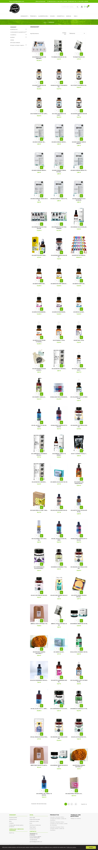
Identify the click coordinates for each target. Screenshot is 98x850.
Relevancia (77, 33)
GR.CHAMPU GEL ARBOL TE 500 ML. (44, 794)
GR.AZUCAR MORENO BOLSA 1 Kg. (59, 596)
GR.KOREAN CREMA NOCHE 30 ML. (59, 766)
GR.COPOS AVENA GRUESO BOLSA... (79, 596)
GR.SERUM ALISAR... (79, 312)
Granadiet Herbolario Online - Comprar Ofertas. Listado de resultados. (57, 828)
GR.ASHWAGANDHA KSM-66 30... (59, 256)
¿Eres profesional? (40, 1)
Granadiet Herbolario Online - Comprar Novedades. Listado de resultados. (58, 818)
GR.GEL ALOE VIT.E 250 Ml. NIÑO (39, 426)
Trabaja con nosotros (76, 818)
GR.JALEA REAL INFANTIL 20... (73, 793)
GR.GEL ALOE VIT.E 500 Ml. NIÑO (59, 539)
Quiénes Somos (13, 819)
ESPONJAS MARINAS (15, 42)
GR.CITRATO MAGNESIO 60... (79, 85)
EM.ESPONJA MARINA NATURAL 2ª (79, 766)
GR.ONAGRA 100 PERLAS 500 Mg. (79, 426)
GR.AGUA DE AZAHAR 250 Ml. (59, 510)
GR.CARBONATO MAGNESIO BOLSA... (39, 454)
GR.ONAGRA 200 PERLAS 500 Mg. (78, 567)
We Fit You (11, 832)
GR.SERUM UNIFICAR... (79, 283)
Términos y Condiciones (35, 825)
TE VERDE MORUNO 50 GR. (59, 57)
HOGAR (52, 16)
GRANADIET (24, 16)
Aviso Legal (32, 817)
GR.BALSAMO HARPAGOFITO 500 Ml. (59, 426)
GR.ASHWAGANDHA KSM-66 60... (79, 114)
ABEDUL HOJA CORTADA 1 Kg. (39, 623)
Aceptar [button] (91, 847)
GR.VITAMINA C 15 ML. (59, 340)
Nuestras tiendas (13, 817)
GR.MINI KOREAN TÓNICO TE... (59, 198)
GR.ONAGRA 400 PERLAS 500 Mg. (59, 737)
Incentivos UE (33, 828)
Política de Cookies (34, 821)
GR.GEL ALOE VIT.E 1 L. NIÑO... (39, 708)
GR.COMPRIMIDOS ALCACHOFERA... (39, 567)
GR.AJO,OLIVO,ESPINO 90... (79, 737)
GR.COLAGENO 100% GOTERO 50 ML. (78, 681)
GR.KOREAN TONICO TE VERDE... (59, 454)
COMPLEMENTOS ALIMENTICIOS (17, 32)
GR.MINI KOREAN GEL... (39, 142)
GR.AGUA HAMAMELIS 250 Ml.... (39, 680)
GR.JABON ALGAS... (59, 652)
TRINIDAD (33, 16)
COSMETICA (60, 16)
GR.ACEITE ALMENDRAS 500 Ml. (59, 681)
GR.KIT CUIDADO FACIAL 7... (79, 453)
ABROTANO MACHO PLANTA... (39, 765)
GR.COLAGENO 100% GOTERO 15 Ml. (78, 397)
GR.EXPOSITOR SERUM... (79, 255)
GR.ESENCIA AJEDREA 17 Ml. (59, 567)
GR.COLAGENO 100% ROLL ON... (39, 539)
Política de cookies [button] (71, 847)
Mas (75, 16)
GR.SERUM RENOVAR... (39, 283)
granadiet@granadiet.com (36, 841)
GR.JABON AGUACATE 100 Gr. (59, 482)
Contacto (11, 823)
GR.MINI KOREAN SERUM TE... (79, 170)
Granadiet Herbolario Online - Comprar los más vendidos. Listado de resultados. (58, 823)
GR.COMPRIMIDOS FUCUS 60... (59, 708)
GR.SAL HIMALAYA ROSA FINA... (39, 737)
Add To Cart (41, 54)
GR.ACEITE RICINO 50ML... (39, 255)
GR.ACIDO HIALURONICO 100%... (79, 369)
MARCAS (68, 16)
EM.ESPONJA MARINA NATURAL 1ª (39, 652)
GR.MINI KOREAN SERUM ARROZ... (79, 142)
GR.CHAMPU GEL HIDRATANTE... (79, 482)
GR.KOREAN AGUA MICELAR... (79, 227)
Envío (31, 823)
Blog (10, 821)
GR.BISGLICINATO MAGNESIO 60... (59, 86)
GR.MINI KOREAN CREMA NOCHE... (59, 171)
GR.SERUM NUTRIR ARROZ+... (59, 283)
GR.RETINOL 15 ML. (79, 340)
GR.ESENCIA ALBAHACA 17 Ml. (78, 708)
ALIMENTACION (42, 16)
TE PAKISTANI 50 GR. (79, 57)
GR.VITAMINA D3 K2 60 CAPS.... (39, 113)
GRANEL (12, 40)
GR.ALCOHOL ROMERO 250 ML (79, 652)
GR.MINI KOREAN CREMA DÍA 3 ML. (39, 199)
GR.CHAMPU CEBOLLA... (39, 397)
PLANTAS (12, 37)
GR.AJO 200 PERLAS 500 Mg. (39, 595)
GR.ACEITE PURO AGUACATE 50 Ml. (79, 511)
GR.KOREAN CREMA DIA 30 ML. (79, 623)
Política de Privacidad (35, 819)
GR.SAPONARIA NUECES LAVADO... (39, 369)
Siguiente (84, 804)
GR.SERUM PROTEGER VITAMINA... (39, 341)
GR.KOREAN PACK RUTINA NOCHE (39, 227)
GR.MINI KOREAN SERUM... (59, 142)
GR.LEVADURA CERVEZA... (59, 368)
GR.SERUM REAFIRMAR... (59, 312)
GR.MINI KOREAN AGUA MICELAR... (78, 199)
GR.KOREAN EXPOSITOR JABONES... (39, 57)
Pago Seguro (33, 827)
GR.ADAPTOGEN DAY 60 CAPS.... (39, 86)
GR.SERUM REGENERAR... (39, 312)
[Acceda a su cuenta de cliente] (81, 7)
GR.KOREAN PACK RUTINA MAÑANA (59, 227)
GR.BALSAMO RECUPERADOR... (59, 397)
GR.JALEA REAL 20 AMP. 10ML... (39, 510)
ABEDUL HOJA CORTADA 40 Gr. (59, 624)
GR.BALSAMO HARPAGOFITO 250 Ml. (79, 539)
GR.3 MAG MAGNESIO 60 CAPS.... (59, 114)
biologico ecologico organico (17, 45)
